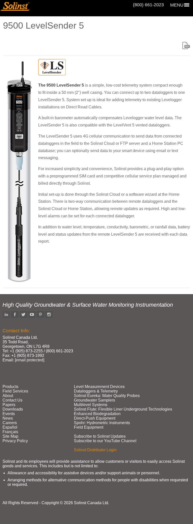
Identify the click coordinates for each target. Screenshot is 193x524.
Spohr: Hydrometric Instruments (102, 423)
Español (10, 427)
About (8, 396)
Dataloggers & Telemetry (96, 391)
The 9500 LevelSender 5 (61, 85)
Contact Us (12, 400)
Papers (9, 405)
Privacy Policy (15, 441)
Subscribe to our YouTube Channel (105, 441)
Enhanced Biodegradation (97, 414)
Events (9, 414)
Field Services (15, 391)
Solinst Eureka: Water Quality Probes (107, 396)
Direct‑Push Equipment (94, 418)
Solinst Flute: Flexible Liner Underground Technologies (123, 409)
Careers (10, 423)
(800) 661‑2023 (148, 4)
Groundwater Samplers (94, 400)
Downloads (13, 409)
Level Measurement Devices (99, 386)
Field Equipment (88, 427)
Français (10, 432)
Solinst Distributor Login (95, 450)
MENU (176, 5)
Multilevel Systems (90, 405)
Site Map (10, 436)
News (8, 418)
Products (10, 386)
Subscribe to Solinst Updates (100, 436)
